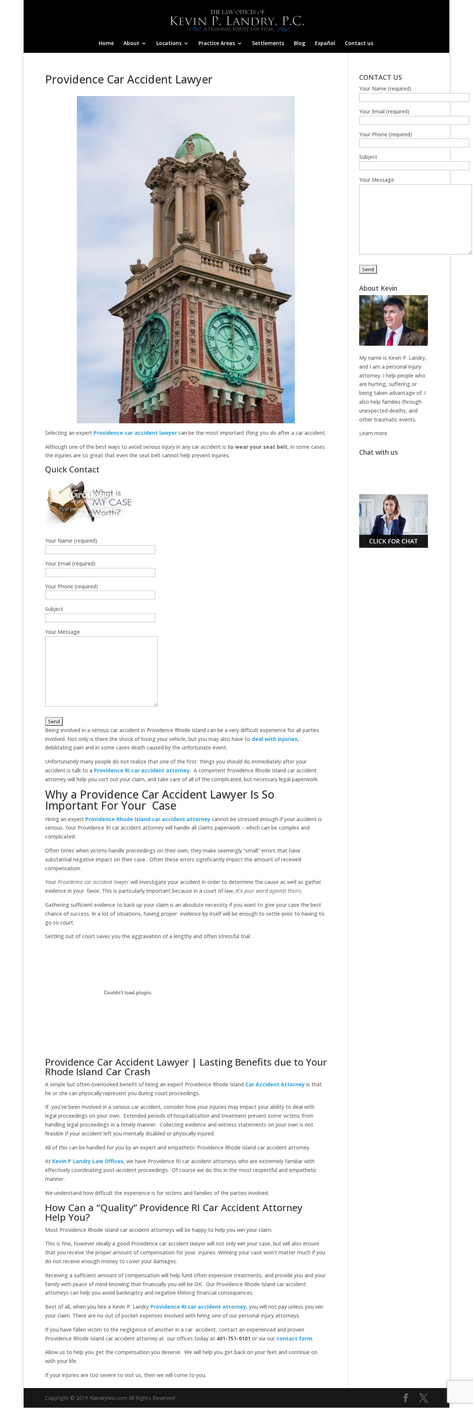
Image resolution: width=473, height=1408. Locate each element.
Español (325, 44)
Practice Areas (216, 44)
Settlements (268, 44)
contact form (294, 1338)
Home (106, 44)
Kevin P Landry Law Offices (87, 1161)
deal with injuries (274, 738)
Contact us (359, 44)
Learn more (373, 433)
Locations (168, 44)
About (131, 44)
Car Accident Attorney (275, 1084)
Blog (299, 44)
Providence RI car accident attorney (198, 1306)
